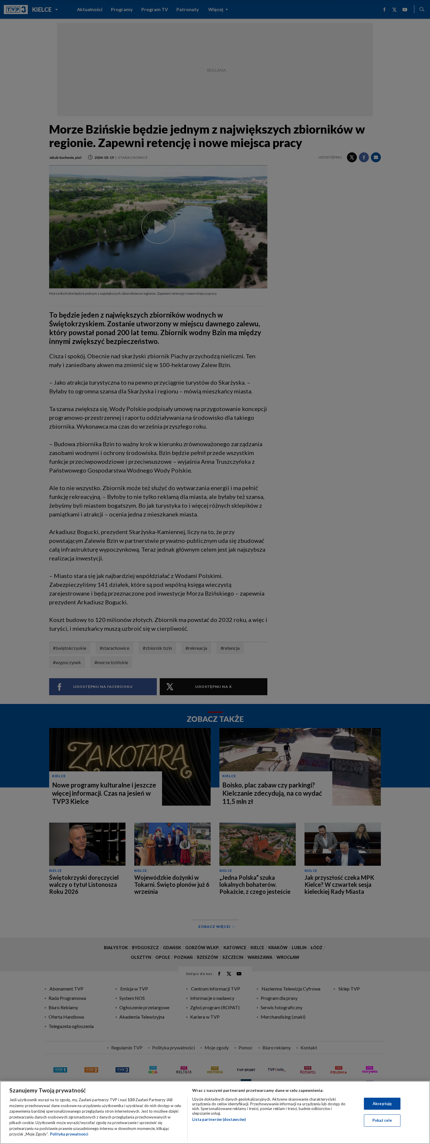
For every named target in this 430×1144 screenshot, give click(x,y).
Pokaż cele (382, 1120)
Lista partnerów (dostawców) (219, 1119)
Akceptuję (382, 1103)
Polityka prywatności (69, 1134)
